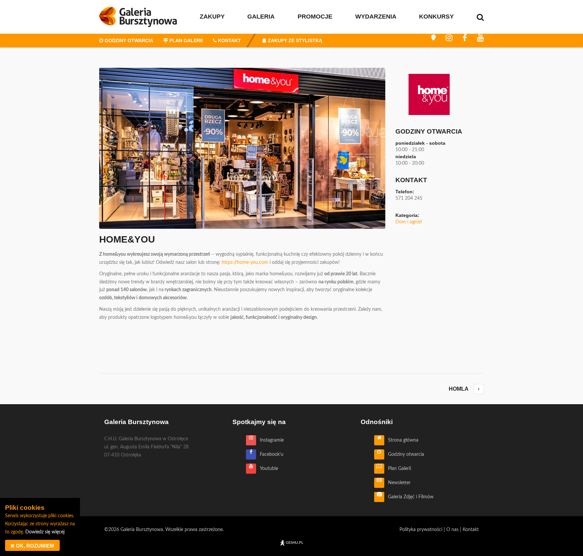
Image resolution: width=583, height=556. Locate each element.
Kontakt (471, 529)
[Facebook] (465, 37)
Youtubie (267, 468)
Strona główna (401, 440)
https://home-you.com (245, 262)
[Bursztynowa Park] (433, 37)
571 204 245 (408, 198)
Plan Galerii (397, 468)
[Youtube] (480, 37)
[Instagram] (449, 37)
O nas (452, 529)
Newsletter (397, 482)
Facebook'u (269, 454)
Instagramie (270, 440)
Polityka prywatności (420, 529)
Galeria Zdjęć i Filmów (409, 497)
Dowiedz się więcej (44, 532)
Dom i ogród (408, 222)
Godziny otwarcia (404, 454)
